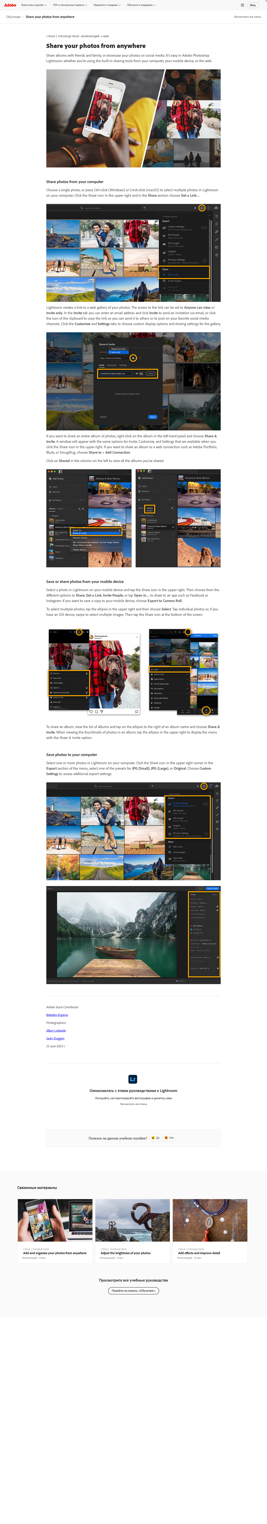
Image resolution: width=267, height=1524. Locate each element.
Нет (171, 1138)
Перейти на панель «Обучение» (133, 1290)
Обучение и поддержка (140, 5)
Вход (253, 5)
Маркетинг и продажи (106, 5)
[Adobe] (10, 5)
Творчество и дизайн (32, 5)
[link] (13, 16)
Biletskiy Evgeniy (57, 1015)
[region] (55, 1231)
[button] (242, 5)
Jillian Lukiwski (56, 1030)
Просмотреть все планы (247, 16)
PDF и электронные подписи (68, 5)
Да (157, 1138)
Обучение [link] (13, 17)
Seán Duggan (55, 1038)
